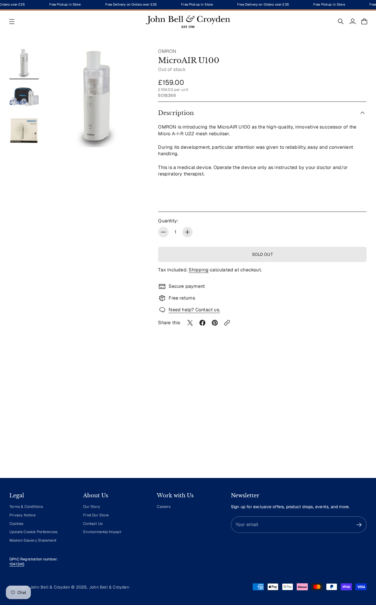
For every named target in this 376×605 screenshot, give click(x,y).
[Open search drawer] (341, 21)
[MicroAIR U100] (96, 97)
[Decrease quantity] (163, 232)
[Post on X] (190, 322)
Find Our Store (96, 515)
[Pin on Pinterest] (214, 322)
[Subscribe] (359, 525)
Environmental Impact (102, 531)
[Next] (359, 419)
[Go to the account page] (352, 21)
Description (176, 112)
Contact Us (93, 523)
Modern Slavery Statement (32, 540)
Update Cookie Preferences (33, 531)
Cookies (16, 523)
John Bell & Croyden (109, 587)
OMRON (167, 51)
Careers (163, 506)
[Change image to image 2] (24, 96)
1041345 (16, 564)
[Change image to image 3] (24, 131)
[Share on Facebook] (202, 322)
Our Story (91, 506)
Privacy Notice (22, 515)
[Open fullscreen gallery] (135, 136)
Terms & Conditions (26, 506)
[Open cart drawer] (364, 21)
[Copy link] (227, 322)
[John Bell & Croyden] (188, 21)
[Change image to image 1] (24, 62)
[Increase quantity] (187, 232)
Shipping (199, 270)
